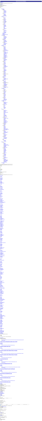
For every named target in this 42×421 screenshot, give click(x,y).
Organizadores (5, 138)
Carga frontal (5, 36)
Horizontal (5, 15)
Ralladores (1, 229)
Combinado (1, 199)
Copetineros (1, 285)
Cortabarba (5, 85)
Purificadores (5, 28)
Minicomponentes (5, 102)
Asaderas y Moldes (6, 121)
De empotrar (5, 21)
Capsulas (5, 49)
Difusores (5, 124)
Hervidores (1, 240)
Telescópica (5, 26)
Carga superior (5, 37)
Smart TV (1, 274)
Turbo (4, 96)
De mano (5, 63)
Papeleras (5, 135)
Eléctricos (1, 241)
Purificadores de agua (2, 254)
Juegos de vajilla (5, 110)
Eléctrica (5, 18)
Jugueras (5, 67)
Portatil (1, 262)
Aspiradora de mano (2, 220)
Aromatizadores (1, 293)
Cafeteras (1, 214)
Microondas (1, 187)
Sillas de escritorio (5, 157)
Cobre (4, 90)
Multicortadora (1, 253)
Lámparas (5, 127)
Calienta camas (1, 268)
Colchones (5, 149)
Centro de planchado (2, 247)
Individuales (5, 115)
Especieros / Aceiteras (6, 118)
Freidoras (4, 76)
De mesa (5, 94)
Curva (0, 196)
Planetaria (1, 231)
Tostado (1, 236)
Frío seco (5, 12)
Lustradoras (5, 57)
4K (4, 106)
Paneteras (5, 70)
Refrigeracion (1, 175)
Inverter (4, 92)
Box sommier (1, 323)
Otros (4, 98)
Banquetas (5, 159)
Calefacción (1, 266)
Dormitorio (1, 318)
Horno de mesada (2, 200)
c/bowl (4, 62)
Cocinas (1, 184)
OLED (1, 276)
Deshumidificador (2, 269)
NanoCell (5, 107)
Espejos (1, 298)
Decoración (1, 295)
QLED (4, 108)
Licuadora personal (6, 66)
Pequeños (2, 45)
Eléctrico (1, 190)
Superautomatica (1, 218)
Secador (1, 243)
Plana (0, 194)
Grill (0, 237)
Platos (4, 113)
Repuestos (5, 87)
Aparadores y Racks (6, 144)
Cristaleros (5, 161)
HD (4, 105)
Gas (4, 23)
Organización (1, 306)
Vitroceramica (5, 30)
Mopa (4, 54)
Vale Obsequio (2, 162)
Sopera (4, 60)
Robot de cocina (5, 59)
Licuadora (5, 65)
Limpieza (1, 219)
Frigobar (3, 9)
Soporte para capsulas (2, 302)
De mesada (1, 188)
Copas (4, 114)
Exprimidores (1, 235)
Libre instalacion (5, 43)
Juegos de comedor (2, 330)
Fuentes (4, 111)
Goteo (4, 47)
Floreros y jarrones (6, 128)
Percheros (5, 155)
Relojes (4, 126)
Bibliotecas (1, 317)
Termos (4, 73)
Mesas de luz (5, 150)
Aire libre (4, 33)
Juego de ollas (5, 120)
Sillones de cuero (5, 147)
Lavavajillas (1, 210)
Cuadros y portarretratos (6, 129)
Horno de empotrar (2, 189)
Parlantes (1, 272)
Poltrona (5, 143)
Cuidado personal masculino (3, 251)
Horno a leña (1, 201)
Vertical (4, 14)
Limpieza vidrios (2, 224)
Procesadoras (1, 226)
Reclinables (5, 145)
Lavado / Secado (2, 202)
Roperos (5, 151)
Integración (1, 193)
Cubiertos (1, 281)
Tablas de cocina (5, 122)
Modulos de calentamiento (5, 34)
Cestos (1, 297)
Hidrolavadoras (1, 223)
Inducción (5, 32)
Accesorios (5, 52)
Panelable (5, 11)
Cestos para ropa (5, 134)
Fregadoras (5, 55)
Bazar (0, 278)
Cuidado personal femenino (3, 242)
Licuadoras (1, 232)
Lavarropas (1, 203)
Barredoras (5, 56)
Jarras (4, 116)
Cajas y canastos (5, 137)
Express (1, 217)
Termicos (1, 303)
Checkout (1, 415)
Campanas (1, 191)
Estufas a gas (5, 99)
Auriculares (5, 103)
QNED (1, 277)
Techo (0, 195)
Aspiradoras (5, 53)
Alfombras (5, 140)
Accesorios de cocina (2, 287)
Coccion (2, 16)
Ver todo (5, 10)
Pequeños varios (1, 248)
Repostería (1, 292)
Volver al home (1, 337)
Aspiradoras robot (2, 225)
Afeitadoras (1, 252)
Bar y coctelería (5, 132)
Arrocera (5, 81)
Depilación (5, 75)
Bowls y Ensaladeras (6, 112)
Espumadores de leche (6, 50)
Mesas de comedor (6, 160)
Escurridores (1, 308)
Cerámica (5, 78)
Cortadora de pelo (5, 84)
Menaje (4, 119)
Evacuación (5, 40)
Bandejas (5, 131)
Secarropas (1, 207)
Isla (4, 27)
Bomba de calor (5, 41)
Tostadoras (5, 69)
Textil (0, 309)
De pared (5, 95)
